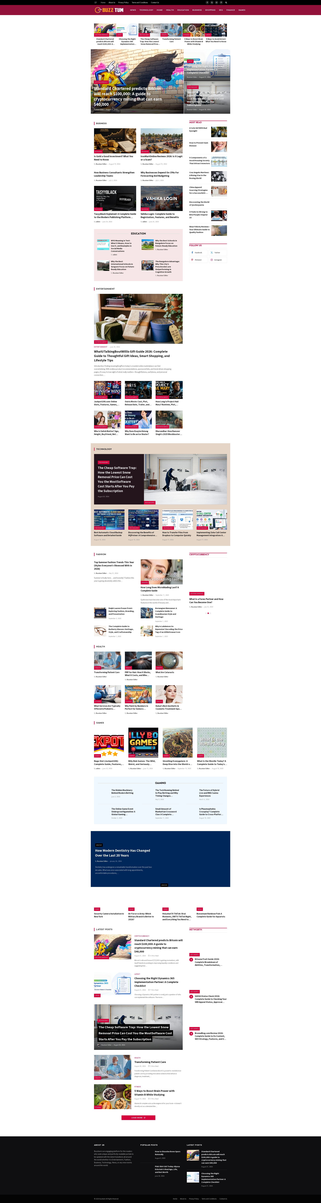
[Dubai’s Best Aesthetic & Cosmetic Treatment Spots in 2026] (169, 694)
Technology (146, 10)
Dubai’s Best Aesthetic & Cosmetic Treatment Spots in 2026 (169, 707)
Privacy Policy (123, 2)
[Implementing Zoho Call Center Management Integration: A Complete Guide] (212, 519)
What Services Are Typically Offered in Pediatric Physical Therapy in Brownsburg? (107, 707)
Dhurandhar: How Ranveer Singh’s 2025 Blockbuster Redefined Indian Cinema (168, 433)
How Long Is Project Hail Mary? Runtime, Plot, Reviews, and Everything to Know (169, 403)
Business (197, 10)
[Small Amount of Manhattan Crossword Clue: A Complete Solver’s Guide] (148, 812)
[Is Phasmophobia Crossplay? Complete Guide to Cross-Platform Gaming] (192, 812)
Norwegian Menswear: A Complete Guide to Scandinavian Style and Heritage (166, 612)
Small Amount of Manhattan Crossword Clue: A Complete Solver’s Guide (166, 811)
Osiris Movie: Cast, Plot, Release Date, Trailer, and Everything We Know (137, 403)
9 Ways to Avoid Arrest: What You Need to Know (216, 40)
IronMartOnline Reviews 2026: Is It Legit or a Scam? (161, 158)
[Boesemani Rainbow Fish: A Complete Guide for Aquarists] (212, 901)
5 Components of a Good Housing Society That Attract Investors (199, 160)
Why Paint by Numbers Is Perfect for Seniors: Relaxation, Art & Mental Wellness (136, 707)
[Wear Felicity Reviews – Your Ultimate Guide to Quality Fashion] (219, 230)
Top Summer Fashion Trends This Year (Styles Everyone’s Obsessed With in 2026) (114, 565)
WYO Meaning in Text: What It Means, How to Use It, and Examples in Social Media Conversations (121, 245)
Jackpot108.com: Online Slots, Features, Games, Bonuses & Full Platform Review (105, 403)
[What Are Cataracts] (169, 661)
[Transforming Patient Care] (171, 30)
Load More (137, 1118)
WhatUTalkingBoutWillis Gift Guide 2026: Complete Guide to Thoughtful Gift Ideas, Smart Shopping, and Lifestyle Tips (132, 355)
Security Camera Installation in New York (109, 915)
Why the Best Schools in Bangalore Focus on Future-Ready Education (166, 243)
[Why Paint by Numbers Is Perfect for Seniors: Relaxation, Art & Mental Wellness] (138, 694)
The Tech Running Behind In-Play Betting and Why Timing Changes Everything (167, 793)
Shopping (210, 10)
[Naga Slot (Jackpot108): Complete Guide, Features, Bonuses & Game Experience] (109, 743)
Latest (119, 35)
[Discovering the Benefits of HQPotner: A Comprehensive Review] (143, 519)
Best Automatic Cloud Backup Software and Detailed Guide (108, 534)
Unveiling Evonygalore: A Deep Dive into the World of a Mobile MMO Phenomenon (177, 763)
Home (103, 2)
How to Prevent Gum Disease (198, 144)
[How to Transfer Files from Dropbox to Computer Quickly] (177, 519)
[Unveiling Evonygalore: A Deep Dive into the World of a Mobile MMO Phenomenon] (178, 743)
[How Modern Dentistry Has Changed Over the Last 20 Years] (195, 859)
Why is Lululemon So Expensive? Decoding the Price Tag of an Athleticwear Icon (169, 629)
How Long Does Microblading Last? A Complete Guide (160, 589)
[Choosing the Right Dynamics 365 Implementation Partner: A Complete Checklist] (127, 30)
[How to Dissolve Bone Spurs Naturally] (146, 1155)
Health (170, 10)
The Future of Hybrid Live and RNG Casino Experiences (209, 793)
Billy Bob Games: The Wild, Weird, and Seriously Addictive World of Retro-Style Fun (141, 763)
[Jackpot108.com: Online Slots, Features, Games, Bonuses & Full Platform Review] (107, 390)
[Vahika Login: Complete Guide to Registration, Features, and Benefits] (162, 198)
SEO (221, 10)
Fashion (145, 583)
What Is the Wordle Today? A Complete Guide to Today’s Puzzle (211, 763)
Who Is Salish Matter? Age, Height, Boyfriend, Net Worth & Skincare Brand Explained (106, 433)
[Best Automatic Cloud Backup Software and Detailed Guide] (109, 519)
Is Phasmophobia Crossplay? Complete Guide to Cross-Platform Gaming (211, 811)
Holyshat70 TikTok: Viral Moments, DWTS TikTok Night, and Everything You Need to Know (177, 916)
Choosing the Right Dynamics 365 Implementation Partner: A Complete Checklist (127, 41)
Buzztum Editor (99, 109)
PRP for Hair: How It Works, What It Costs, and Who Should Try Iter (138, 674)
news (133, 10)
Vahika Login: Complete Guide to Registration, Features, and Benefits (160, 215)
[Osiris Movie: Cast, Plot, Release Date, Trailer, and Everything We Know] (138, 390)
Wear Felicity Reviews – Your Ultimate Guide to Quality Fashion (199, 229)
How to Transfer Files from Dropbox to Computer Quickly (176, 534)
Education (183, 10)
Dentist (164, 885)
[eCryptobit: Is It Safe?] (208, 576)
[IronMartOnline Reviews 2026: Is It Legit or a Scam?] (162, 140)
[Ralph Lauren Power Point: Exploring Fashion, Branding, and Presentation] (100, 613)
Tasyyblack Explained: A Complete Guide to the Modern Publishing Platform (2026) (115, 215)
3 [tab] (210, 610)
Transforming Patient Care (171, 40)
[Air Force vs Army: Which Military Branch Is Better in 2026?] (143, 901)
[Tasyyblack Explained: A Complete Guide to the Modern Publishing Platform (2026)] (115, 198)
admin (98, 222)
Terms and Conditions (140, 2)
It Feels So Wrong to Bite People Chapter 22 (198, 214)
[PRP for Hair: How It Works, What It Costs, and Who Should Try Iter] (138, 661)
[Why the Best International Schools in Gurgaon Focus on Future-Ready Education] (103, 265)
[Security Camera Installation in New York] (109, 901)
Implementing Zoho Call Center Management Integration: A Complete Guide (211, 534)
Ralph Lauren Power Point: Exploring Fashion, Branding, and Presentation (121, 611)
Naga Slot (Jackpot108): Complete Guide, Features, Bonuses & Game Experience (108, 763)
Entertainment (101, 342)
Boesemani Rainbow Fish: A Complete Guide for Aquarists (211, 915)
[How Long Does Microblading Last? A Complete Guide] (162, 571)
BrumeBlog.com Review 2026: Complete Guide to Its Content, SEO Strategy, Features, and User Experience (211, 1036)
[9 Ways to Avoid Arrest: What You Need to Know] (216, 30)
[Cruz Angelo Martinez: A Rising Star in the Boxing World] (219, 176)
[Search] (226, 2)
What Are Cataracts (165, 672)
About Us (112, 2)
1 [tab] (206, 610)
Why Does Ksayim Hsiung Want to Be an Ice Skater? (137, 432)
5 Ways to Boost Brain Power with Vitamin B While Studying (193, 41)
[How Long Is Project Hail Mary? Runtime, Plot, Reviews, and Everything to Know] (169, 390)
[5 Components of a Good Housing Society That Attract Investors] (219, 161)
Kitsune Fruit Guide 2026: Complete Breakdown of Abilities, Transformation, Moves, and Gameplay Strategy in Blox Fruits (211, 962)
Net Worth (194, 955)
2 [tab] (208, 610)
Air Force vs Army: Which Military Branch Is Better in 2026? (141, 916)
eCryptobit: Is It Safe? (200, 598)
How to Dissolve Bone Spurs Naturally (167, 1153)
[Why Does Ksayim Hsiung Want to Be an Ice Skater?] (138, 420)
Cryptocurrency (101, 35)
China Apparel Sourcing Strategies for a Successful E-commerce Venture (198, 190)
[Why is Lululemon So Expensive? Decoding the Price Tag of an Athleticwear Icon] (147, 631)
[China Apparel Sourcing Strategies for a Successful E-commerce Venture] (219, 191)
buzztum (102, 1199)
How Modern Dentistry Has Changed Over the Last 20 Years (122, 852)
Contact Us (155, 2)
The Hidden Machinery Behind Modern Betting (122, 791)
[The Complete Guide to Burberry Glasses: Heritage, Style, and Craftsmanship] (100, 631)
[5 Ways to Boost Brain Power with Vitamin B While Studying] (194, 30)
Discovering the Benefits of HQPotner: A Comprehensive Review (141, 534)
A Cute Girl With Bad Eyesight (198, 129)
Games (241, 10)
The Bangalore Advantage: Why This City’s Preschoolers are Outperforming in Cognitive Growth (167, 266)
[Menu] (96, 2)
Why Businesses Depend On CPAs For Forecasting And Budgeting (160, 174)
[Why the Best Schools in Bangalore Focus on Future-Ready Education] (148, 244)
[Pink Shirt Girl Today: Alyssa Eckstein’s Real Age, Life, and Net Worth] (146, 1170)
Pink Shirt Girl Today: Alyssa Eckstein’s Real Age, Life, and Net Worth (167, 1169)
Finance (230, 10)
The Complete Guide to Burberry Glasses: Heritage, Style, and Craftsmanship (121, 629)
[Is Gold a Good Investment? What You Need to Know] (115, 140)
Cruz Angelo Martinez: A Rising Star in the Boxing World (199, 175)
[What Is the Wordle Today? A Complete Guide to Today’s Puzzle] (212, 743)
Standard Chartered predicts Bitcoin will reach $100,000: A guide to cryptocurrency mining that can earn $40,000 (105, 41)
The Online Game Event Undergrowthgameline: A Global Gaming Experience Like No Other (123, 811)
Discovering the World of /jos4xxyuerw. (199, 203)
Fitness (186, 35)
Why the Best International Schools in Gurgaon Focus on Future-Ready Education (123, 265)
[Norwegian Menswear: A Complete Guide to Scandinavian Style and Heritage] (147, 613)
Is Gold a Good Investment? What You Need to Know (113, 158)
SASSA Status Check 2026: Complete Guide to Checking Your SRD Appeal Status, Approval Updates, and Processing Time (211, 999)
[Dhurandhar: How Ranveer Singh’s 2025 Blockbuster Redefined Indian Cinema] (169, 420)
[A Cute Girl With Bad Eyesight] (219, 132)
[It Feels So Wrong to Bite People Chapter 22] (219, 215)
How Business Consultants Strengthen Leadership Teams (114, 174)
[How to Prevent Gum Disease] (219, 146)
